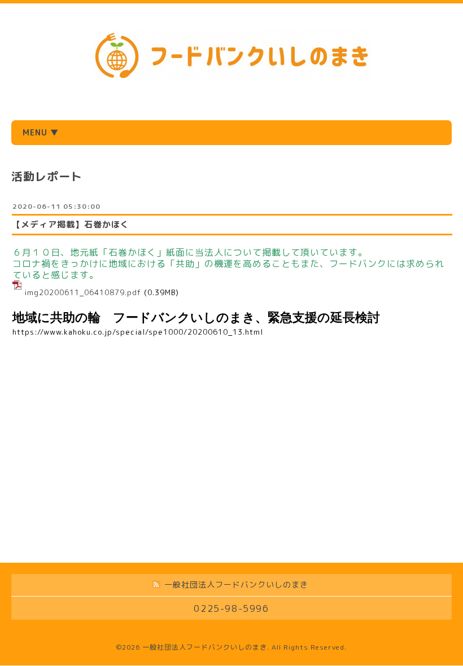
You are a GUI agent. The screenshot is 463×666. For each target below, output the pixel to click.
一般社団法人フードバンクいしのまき (204, 647)
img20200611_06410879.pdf (82, 292)
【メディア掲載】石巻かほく (70, 224)
